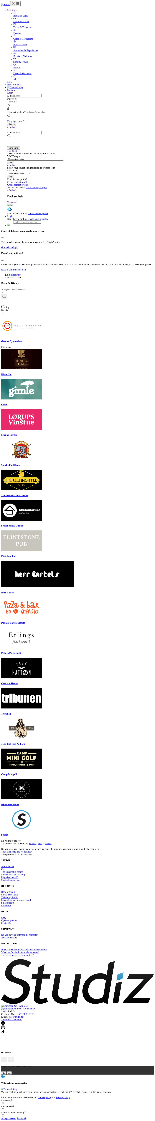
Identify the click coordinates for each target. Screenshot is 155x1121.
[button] (11, 124)
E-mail (10, 95)
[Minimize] (4, 1059)
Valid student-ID (9, 937)
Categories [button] (12, 10)
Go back (12, 127)
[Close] (2, 237)
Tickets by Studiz (9, 897)
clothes (32, 843)
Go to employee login (36, 187)
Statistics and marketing (12, 1112)
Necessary (6, 1100)
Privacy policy (63, 1097)
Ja (9, 1073)
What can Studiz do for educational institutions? (24, 949)
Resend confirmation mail (13, 269)
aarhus (48, 843)
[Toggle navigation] (15, 3)
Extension (6, 905)
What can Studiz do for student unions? (20, 952)
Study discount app (10, 880)
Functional (6, 1106)
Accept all (21, 1118)
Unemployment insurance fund (16, 900)
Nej (3, 1073)
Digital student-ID (9, 877)
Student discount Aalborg (13, 874)
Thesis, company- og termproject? (17, 955)
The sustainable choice (12, 872)
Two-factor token (15, 112)
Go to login (12, 247)
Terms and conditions (11, 1019)
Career (4, 869)
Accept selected (8, 1118)
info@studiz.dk (16, 1017)
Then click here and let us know (16, 851)
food (40, 843)
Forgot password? (15, 121)
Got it (4, 247)
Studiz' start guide (9, 894)
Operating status (9, 920)
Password (11, 98)
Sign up (11, 90)
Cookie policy (44, 1097)
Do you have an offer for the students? (19, 935)
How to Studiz (14, 84)
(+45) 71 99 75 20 (25, 1014)
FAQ (3, 917)
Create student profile (17, 182)
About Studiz (7, 866)
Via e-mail (12, 202)
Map (9, 82)
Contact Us (6, 923)
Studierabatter (13, 274)
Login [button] (10, 93)
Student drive (7, 903)
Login (10, 216)
